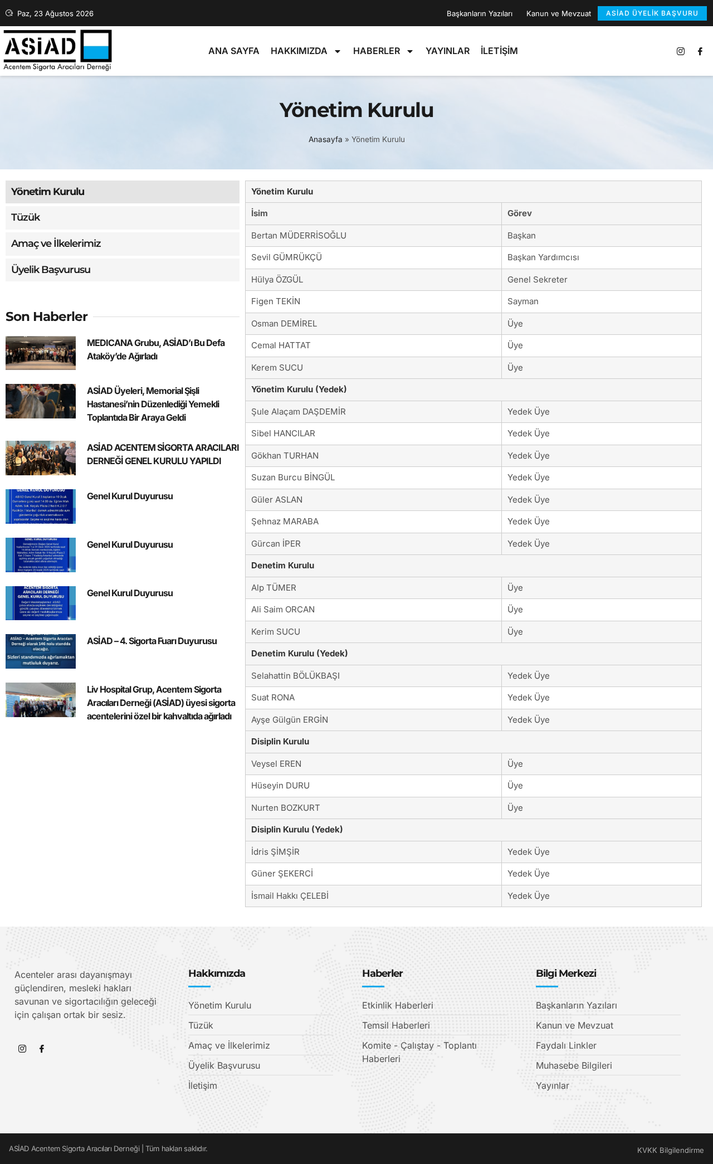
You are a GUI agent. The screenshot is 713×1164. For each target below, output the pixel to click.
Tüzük (25, 217)
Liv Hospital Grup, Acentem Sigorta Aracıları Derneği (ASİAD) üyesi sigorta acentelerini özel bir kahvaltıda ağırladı (161, 703)
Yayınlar (448, 50)
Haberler (376, 50)
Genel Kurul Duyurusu (130, 495)
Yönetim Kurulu (47, 192)
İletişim (499, 50)
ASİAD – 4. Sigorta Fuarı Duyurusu (152, 640)
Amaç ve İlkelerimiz (56, 243)
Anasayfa (326, 139)
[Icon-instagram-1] (680, 51)
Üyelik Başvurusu (50, 270)
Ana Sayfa (234, 50)
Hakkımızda (299, 50)
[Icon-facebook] (700, 51)
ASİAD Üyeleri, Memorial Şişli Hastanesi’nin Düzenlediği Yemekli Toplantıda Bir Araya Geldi (153, 404)
